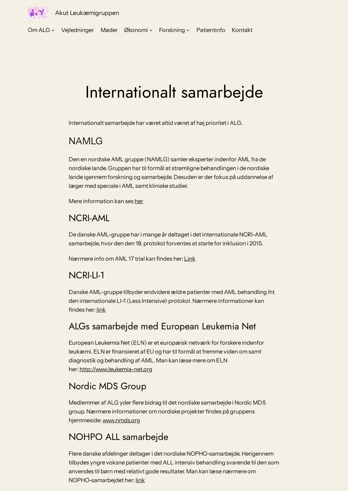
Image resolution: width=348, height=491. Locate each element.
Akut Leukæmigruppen (87, 12)
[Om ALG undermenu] (53, 30)
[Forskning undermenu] (188, 30)
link (101, 309)
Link (189, 258)
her (139, 201)
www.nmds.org (121, 420)
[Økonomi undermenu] (151, 30)
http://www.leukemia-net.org (116, 369)
